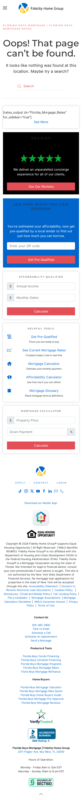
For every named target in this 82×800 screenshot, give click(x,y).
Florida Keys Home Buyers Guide (41, 695)
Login (62, 482)
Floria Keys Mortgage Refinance (41, 671)
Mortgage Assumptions (46, 597)
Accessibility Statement (43, 586)
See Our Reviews (41, 186)
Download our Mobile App (40, 503)
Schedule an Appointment (41, 636)
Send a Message (41, 640)
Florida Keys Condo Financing (41, 656)
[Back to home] (41, 8)
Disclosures (11, 593)
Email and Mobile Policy (35, 593)
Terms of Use (46, 605)
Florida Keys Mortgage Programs (41, 663)
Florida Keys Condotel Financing (41, 659)
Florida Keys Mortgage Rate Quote (41, 691)
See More (41, 122)
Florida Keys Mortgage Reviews (41, 702)
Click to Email (41, 628)
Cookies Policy (64, 590)
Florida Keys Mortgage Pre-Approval (41, 698)
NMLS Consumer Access (49, 601)
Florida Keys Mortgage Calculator (41, 687)
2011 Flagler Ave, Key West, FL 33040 (41, 751)
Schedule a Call (41, 632)
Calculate (41, 311)
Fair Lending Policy (65, 593)
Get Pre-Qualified (41, 260)
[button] (5, 8)
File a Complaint (18, 597)
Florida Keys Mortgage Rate (40, 667)
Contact (41, 482)
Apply (20, 482)
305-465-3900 (41, 625)
